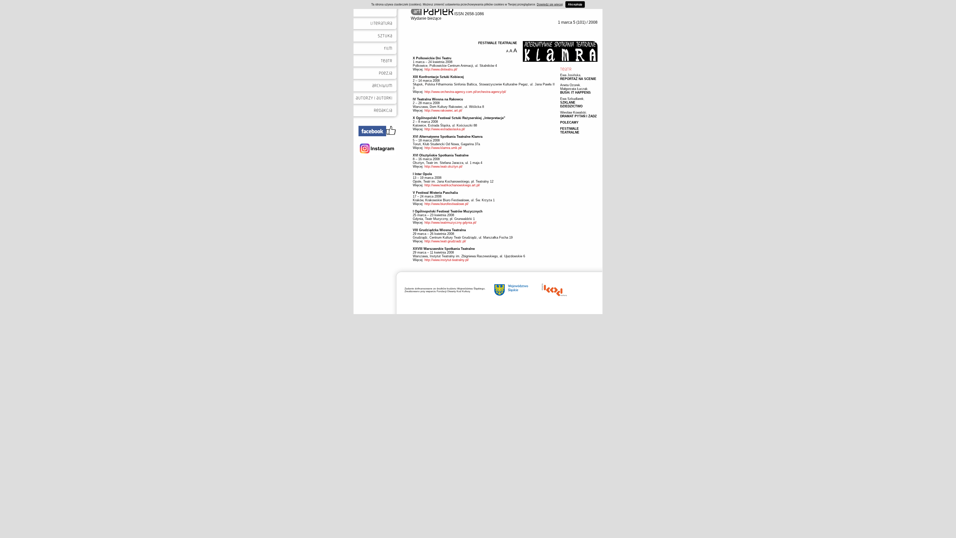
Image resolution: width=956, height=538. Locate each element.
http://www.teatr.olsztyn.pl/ (443, 166)
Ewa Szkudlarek (572, 99)
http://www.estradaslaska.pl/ (444, 129)
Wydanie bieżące (426, 18)
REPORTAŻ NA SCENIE (578, 79)
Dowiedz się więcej (550, 4)
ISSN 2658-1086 (468, 14)
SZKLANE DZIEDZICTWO (571, 104)
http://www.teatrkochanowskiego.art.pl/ (452, 185)
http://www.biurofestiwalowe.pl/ (446, 204)
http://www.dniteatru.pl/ (440, 69)
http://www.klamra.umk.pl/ (443, 148)
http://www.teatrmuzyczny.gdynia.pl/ (450, 222)
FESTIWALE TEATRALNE (569, 130)
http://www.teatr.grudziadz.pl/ (445, 241)
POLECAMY (569, 122)
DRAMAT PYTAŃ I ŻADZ (578, 116)
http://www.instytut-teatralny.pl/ (446, 260)
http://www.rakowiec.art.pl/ (443, 110)
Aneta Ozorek (570, 85)
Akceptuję (575, 4)
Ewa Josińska (570, 75)
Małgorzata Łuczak (574, 89)
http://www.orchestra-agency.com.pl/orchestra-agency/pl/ (465, 92)
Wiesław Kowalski (573, 112)
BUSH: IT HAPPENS (575, 92)
